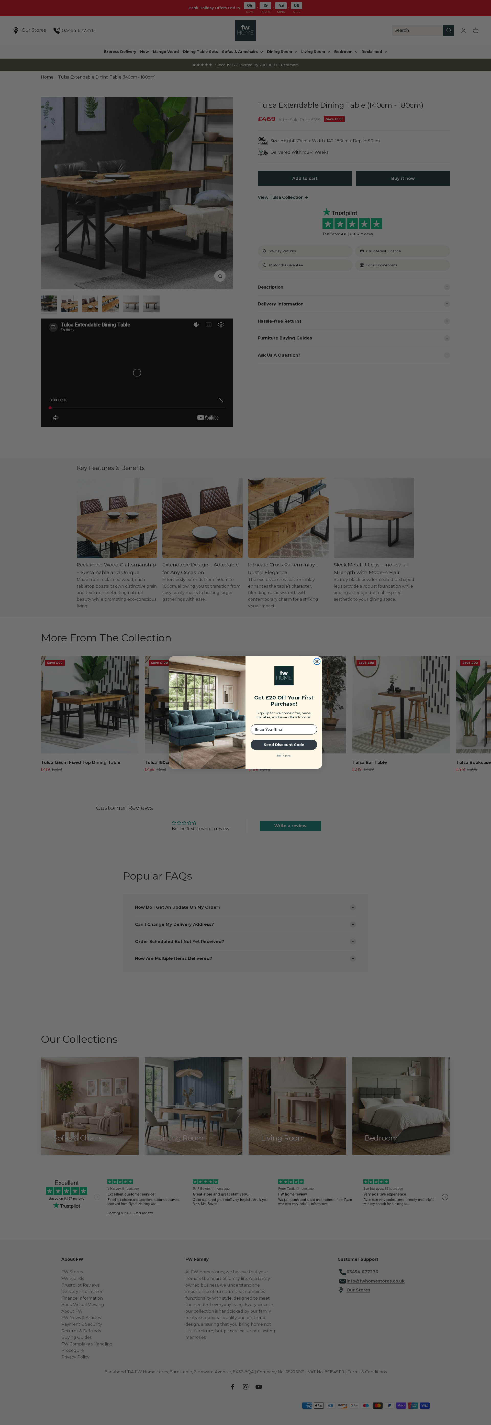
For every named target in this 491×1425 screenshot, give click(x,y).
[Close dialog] (317, 661)
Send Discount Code (284, 744)
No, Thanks (284, 755)
